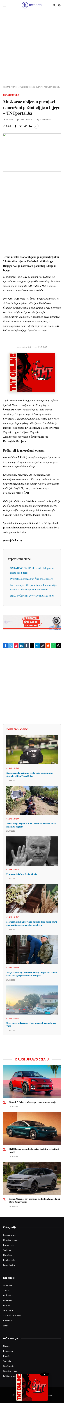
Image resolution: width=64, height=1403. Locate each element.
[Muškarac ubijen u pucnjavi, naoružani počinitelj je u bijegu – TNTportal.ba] (32, 152)
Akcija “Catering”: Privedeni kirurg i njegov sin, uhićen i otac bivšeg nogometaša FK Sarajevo (31, 974)
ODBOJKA (8, 1310)
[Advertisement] (32, 48)
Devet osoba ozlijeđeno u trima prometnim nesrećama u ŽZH (31, 1024)
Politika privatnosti (11, 1376)
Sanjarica (7, 1249)
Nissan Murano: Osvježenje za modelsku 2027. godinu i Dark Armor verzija (34, 1200)
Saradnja (7, 1361)
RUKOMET (8, 1300)
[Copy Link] (25, 126)
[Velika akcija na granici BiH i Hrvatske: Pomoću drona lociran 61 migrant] (32, 800)
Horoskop (7, 1254)
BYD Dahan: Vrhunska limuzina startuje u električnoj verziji (34, 1150)
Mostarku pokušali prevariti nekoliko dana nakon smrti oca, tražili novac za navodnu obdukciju (31, 923)
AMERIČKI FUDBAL (13, 1315)
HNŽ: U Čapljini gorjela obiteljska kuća (32, 595)
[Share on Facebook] (15, 126)
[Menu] (5, 5)
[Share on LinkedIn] (30, 126)
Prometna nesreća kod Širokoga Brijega (31, 579)
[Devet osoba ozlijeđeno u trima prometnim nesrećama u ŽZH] (32, 1000)
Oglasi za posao (10, 1239)
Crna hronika (11, 95)
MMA (5, 1325)
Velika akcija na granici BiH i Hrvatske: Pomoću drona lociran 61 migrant (31, 825)
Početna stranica (10, 87)
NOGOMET (8, 1285)
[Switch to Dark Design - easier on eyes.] (59, 5)
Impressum (8, 1350)
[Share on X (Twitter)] (20, 126)
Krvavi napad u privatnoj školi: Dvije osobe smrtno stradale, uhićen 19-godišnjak (29, 774)
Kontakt (6, 1356)
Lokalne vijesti (9, 1234)
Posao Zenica (9, 1265)
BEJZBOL (7, 1320)
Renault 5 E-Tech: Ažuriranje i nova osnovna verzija (32, 1102)
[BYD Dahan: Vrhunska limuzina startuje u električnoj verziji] (32, 1128)
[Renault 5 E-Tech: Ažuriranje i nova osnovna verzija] (32, 1081)
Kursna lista (8, 1244)
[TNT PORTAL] (32, 5)
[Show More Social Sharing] (36, 126)
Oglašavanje (8, 1366)
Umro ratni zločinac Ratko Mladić (21, 874)
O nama (6, 1345)
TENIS (6, 1290)
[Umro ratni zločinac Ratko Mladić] (32, 851)
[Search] (54, 5)
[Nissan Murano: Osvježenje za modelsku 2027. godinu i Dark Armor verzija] (32, 1178)
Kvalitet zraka (9, 1259)
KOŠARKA (8, 1295)
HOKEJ (6, 1305)
